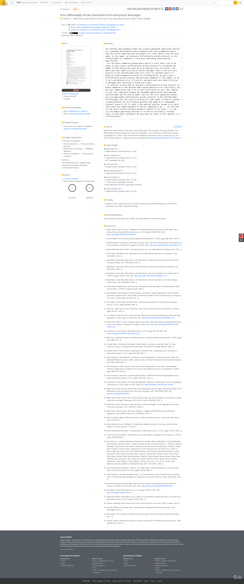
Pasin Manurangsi (115, 19)
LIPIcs (63, 561)
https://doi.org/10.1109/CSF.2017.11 (119, 493)
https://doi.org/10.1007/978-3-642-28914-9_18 (123, 333)
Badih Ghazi (78, 19)
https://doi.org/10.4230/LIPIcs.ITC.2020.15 (165, 138)
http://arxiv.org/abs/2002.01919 (118, 394)
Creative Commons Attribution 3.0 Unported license (97, 33)
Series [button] (45, 2)
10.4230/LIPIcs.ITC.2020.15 (77, 111)
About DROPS (137, 581)
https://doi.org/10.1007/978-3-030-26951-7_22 (150, 276)
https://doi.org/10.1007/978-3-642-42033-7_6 (165, 245)
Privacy (153, 581)
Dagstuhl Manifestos (99, 565)
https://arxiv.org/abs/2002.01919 (75, 129)
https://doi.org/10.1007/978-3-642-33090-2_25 (158, 318)
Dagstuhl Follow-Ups (67, 565)
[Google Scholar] (179, 239)
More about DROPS (67, 549)
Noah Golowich (90, 19)
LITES (94, 568)
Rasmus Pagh (130, 19)
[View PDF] (76, 66)
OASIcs (63, 563)
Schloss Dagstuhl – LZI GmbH (101, 581)
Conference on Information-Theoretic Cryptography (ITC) (100, 30)
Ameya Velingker (144, 19)
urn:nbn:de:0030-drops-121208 (79, 114)
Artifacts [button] (88, 2)
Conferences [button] (72, 2)
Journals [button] (58, 2)
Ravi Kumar (102, 19)
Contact (159, 581)
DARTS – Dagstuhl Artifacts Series (103, 561)
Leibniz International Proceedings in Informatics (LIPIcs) (96, 27)
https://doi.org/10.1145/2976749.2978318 (121, 234)
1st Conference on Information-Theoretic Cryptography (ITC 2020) (100, 25)
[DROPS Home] (12, 2)
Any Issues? (240, 577)
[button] (27, 2)
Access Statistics (71, 179)
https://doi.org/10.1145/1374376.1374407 (158, 384)
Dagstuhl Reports (98, 563)
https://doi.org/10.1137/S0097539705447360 (156, 486)
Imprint (146, 581)
